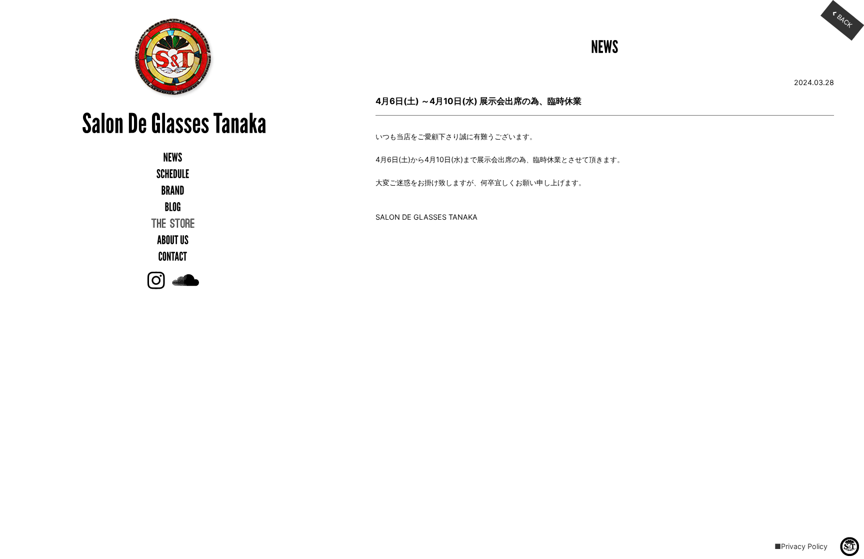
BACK (845, 21)
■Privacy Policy (801, 546)
